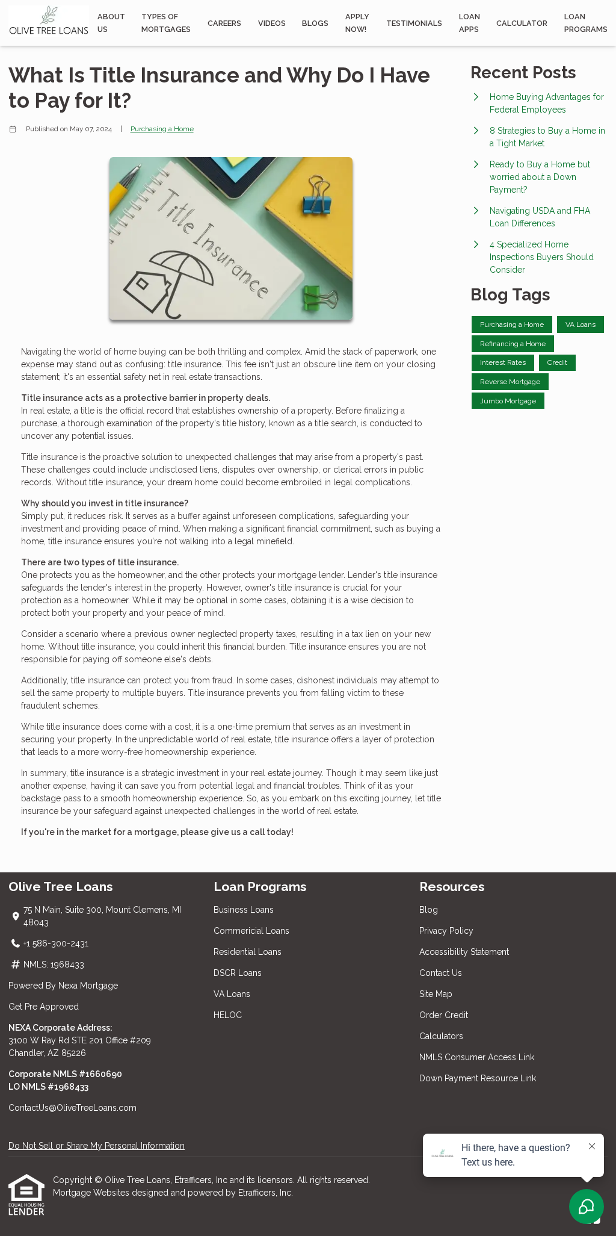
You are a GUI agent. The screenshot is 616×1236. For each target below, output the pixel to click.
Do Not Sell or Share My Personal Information (96, 1146)
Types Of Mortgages (166, 23)
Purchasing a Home (162, 129)
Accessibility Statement (464, 952)
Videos (272, 23)
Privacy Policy (446, 931)
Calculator (521, 23)
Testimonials (414, 23)
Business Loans (244, 910)
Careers (224, 23)
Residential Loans (248, 952)
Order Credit (444, 1015)
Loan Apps (469, 23)
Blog (428, 910)
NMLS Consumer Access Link (476, 1057)
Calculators (441, 1036)
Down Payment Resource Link (477, 1078)
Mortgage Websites (92, 1192)
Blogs (315, 23)
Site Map (435, 994)
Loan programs (586, 23)
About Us (111, 23)
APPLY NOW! (357, 23)
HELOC (228, 1015)
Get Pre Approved (43, 1006)
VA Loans (232, 994)
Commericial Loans (251, 931)
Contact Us (440, 973)
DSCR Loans (238, 973)
